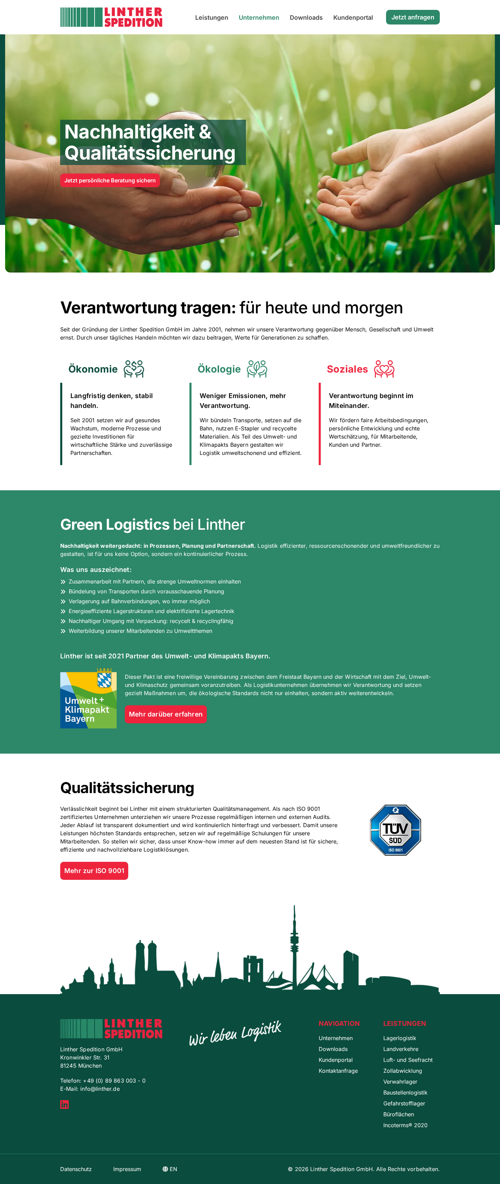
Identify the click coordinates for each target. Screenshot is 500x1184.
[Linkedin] (64, 1106)
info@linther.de (99, 1088)
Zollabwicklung (402, 1070)
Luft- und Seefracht (408, 1059)
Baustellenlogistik (405, 1092)
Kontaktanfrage (338, 1070)
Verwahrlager (400, 1081)
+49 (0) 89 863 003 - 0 (114, 1080)
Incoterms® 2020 (405, 1125)
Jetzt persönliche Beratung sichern (110, 180)
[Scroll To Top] (488, 1176)
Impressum (127, 1169)
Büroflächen (398, 1114)
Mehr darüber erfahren (166, 714)
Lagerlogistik (399, 1038)
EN (172, 1169)
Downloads (306, 17)
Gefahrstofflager (404, 1103)
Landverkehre (400, 1049)
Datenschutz (76, 1169)
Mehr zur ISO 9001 (94, 871)
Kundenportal (353, 17)
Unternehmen (259, 17)
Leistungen (211, 17)
